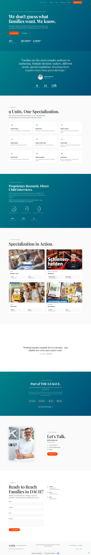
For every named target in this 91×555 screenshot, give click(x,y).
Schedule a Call (77, 2)
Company (11, 507)
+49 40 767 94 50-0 (53, 494)
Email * (10, 512)
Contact (69, 2)
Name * (10, 501)
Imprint (77, 548)
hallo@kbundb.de (52, 498)
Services (51, 2)
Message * (11, 518)
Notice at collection (37, 553)
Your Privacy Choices (49, 553)
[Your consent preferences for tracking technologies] (88, 552)
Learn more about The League (44, 406)
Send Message (15, 529)
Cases (56, 2)
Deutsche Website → (43, 2)
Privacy (81, 548)
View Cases (24, 33)
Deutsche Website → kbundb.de (75, 545)
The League (62, 2)
